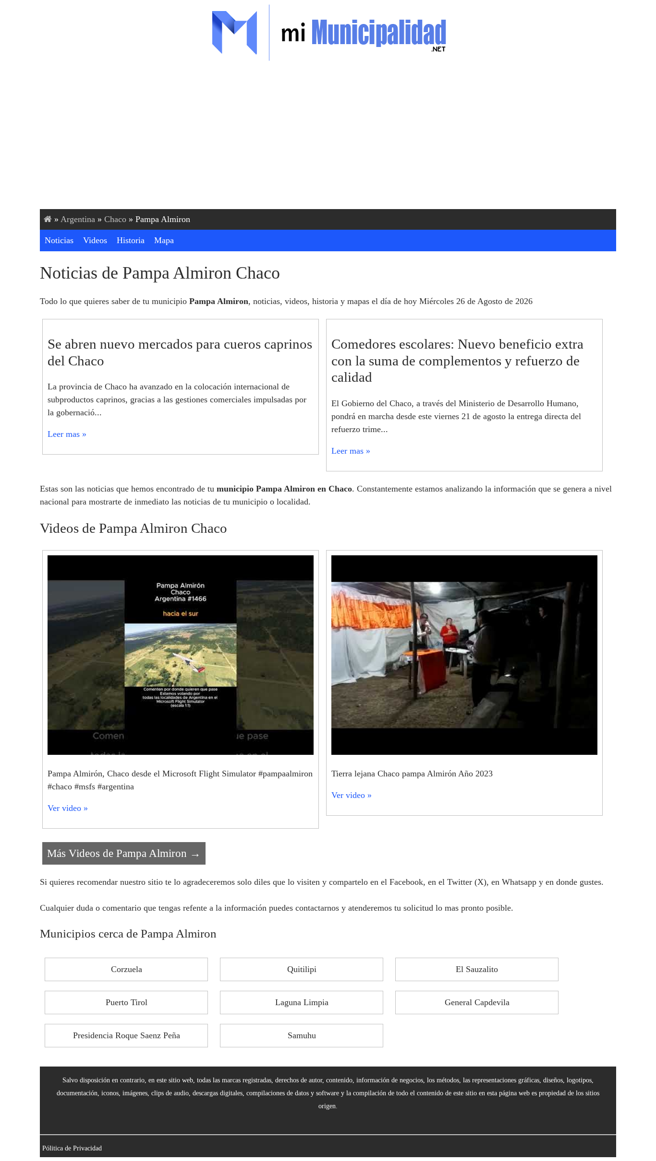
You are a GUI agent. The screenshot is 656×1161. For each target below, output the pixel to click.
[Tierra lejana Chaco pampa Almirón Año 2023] (464, 752)
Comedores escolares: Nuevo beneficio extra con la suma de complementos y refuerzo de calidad (457, 360)
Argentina (78, 219)
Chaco (115, 219)
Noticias (59, 240)
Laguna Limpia (301, 1002)
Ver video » (68, 808)
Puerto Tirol (126, 1002)
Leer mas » (67, 434)
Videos (95, 240)
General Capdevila (477, 1002)
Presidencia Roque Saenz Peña (126, 1035)
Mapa (164, 240)
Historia (131, 240)
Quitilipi (301, 969)
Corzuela (126, 969)
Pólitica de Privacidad (72, 1148)
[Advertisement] (328, 137)
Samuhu (302, 1035)
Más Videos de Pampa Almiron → (124, 853)
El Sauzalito (477, 969)
